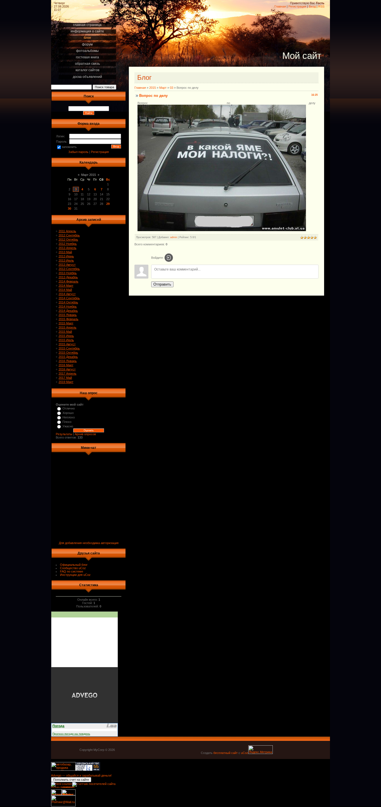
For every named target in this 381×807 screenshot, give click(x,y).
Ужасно (67, 426)
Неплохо (68, 417)
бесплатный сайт (225, 753)
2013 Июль (66, 260)
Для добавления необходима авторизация (89, 543)
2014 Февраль (68, 281)
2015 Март (66, 323)
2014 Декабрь (68, 310)
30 (69, 208)
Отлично (68, 408)
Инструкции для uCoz (75, 574)
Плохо (66, 421)
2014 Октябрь (68, 302)
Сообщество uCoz (73, 568)
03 (171, 87)
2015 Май (65, 331)
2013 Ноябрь (68, 273)
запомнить (69, 147)
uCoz (244, 753)
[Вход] (169, 257)
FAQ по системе (71, 571)
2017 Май (65, 377)
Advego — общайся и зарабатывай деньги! (81, 775)
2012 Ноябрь (68, 243)
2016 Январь (68, 361)
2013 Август (67, 264)
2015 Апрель (67, 327)
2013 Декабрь (68, 277)
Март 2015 (88, 174)
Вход (312, 6)
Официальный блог (74, 564)
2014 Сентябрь (69, 298)
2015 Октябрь (68, 352)
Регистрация (297, 6)
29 (108, 203)
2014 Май (65, 289)
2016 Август (67, 369)
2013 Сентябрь (69, 268)
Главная (280, 6)
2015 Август (67, 344)
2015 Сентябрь (69, 348)
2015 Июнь (66, 335)
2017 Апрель (67, 373)
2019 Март (66, 382)
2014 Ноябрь (68, 306)
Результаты (64, 434)
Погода (58, 726)
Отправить (162, 284)
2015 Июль (66, 340)
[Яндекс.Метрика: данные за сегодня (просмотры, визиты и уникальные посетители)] (260, 749)
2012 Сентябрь (69, 235)
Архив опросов (85, 434)
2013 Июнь (66, 256)
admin (173, 237)
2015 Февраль (68, 319)
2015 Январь (68, 315)
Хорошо (68, 413)
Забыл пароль (78, 152)
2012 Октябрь (68, 239)
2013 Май (65, 252)
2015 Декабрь (68, 356)
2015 (152, 87)
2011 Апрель (67, 231)
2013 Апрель (67, 248)
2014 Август (67, 294)
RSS (321, 6)
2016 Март (66, 365)
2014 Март (66, 285)
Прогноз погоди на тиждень (71, 733)
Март (163, 87)
